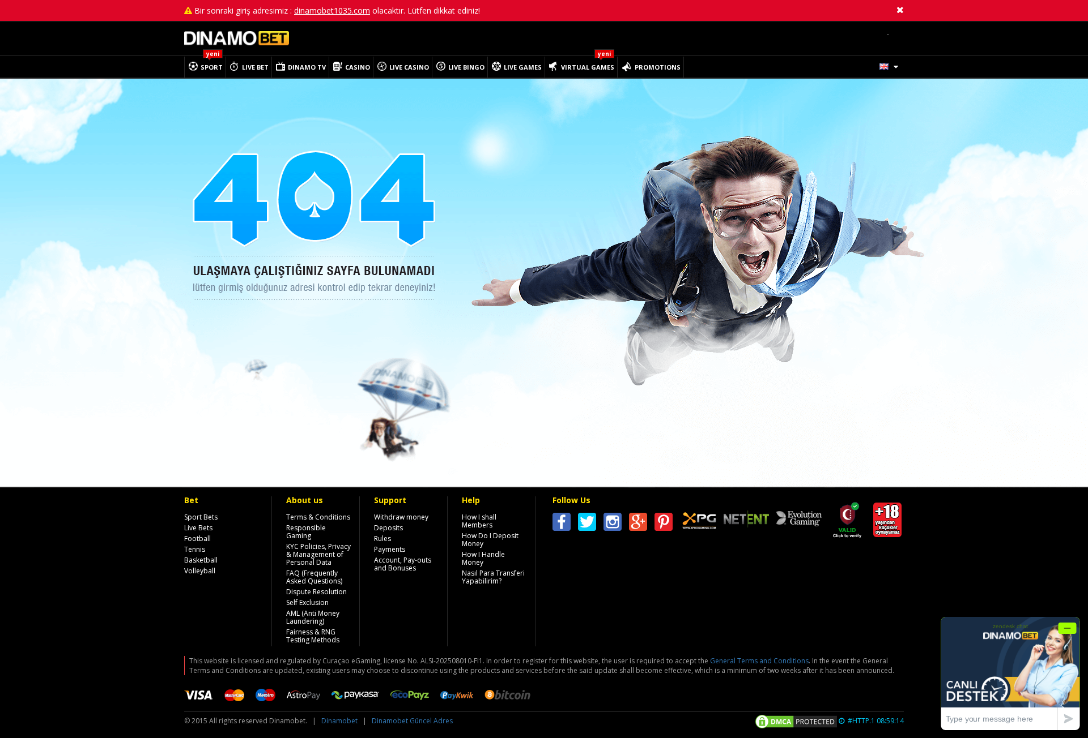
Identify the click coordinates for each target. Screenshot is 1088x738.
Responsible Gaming (306, 531)
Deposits (388, 528)
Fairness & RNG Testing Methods (312, 636)
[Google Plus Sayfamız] (638, 524)
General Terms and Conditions (759, 661)
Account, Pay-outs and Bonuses (402, 564)
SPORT (212, 67)
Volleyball (199, 571)
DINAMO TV (307, 67)
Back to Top (946, 513)
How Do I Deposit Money (490, 539)
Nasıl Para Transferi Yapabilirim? (493, 577)
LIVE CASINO (409, 67)
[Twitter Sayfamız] (587, 524)
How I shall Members (479, 521)
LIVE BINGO (466, 67)
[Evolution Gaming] (799, 519)
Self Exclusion (307, 602)
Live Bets (198, 528)
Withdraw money (401, 517)
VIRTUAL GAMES (587, 67)
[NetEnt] (746, 520)
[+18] (887, 531)
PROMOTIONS (658, 67)
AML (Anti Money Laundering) (312, 617)
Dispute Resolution (316, 592)
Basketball (201, 560)
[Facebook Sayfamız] (561, 524)
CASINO (357, 67)
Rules (382, 538)
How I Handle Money (483, 558)
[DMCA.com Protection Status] (796, 722)
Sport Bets (201, 517)
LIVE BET (255, 67)
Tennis (194, 549)
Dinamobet (339, 721)
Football (197, 538)
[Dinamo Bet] (236, 42)
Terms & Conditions (318, 517)
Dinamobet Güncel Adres (412, 721)
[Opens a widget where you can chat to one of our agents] (1010, 673)
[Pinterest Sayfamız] (663, 524)
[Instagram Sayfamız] (613, 524)
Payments (389, 549)
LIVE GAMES (523, 67)
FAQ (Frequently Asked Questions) (314, 577)
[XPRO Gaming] (699, 522)
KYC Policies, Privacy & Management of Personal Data (318, 554)
